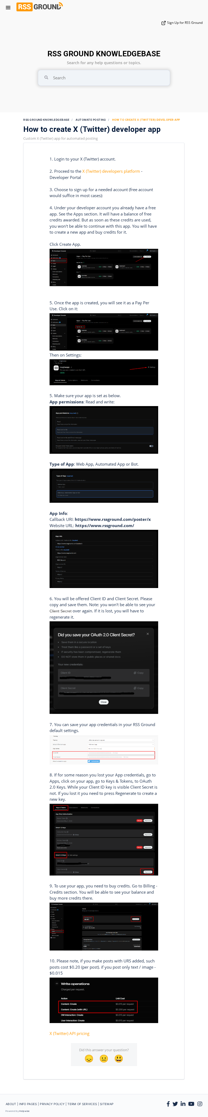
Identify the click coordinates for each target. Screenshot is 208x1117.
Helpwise (24, 1111)
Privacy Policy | (53, 1104)
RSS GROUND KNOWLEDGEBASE (103, 53)
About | (12, 1104)
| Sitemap (106, 1104)
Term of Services (82, 1104)
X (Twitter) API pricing (69, 1033)
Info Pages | (29, 1104)
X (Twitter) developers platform (111, 171)
